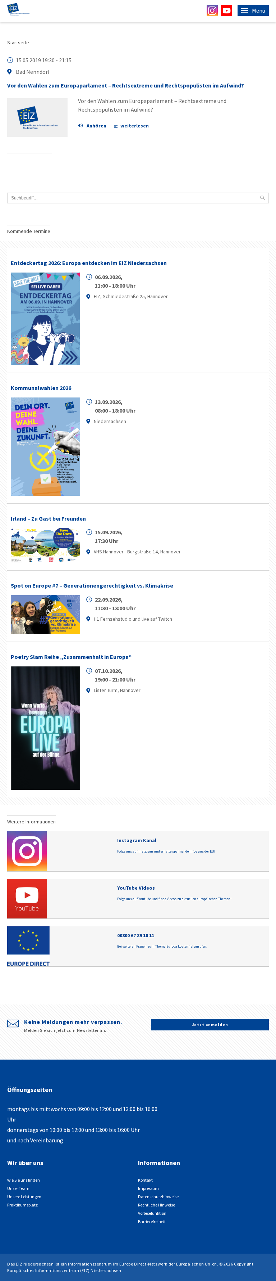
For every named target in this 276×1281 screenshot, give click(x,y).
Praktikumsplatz (22, 1205)
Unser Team (18, 1188)
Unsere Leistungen (24, 1196)
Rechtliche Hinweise (156, 1205)
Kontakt (145, 1180)
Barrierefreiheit (152, 1221)
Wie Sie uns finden (23, 1180)
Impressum (148, 1188)
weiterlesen (134, 125)
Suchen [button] (262, 198)
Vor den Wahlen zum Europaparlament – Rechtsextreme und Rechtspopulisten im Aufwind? (125, 85)
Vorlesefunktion (152, 1213)
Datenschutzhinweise (158, 1196)
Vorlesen (96, 126)
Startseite (18, 42)
